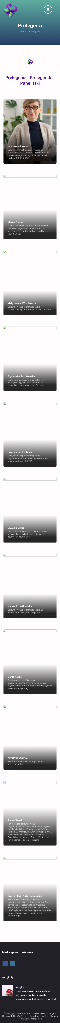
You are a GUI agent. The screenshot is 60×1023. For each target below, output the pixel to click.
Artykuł (20, 987)
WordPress (36, 1019)
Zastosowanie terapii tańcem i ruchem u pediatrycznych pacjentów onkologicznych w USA (36, 995)
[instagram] (12, 963)
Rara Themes (51, 1016)
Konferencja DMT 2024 (33, 1013)
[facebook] (5, 963)
